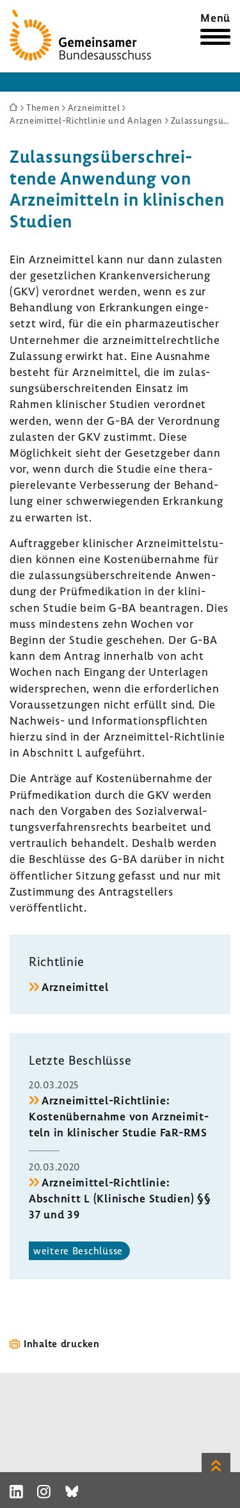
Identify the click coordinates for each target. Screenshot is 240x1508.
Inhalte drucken (62, 1343)
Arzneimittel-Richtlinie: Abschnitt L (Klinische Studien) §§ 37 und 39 (120, 1198)
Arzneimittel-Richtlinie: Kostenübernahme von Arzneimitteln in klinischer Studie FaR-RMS (119, 1116)
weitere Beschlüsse (78, 1250)
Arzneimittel (75, 987)
